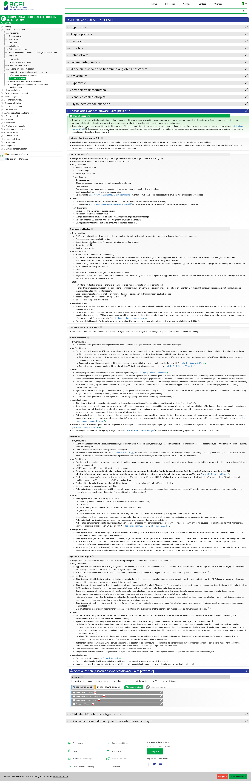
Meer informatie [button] (60, 776)
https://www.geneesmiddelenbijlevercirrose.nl (109, 194)
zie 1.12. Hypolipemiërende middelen (150, 372)
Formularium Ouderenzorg (139, 430)
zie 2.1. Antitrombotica (110, 658)
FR (232, 3)
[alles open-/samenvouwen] (161, 692)
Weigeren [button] (222, 777)
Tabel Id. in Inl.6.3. (158, 525)
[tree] (29, 88)
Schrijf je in (155, 751)
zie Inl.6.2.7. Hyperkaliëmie (214, 474)
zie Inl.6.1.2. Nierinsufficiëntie (191, 363)
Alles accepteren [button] (238, 777)
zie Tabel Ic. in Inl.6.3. (121, 452)
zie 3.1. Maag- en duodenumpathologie (127, 318)
